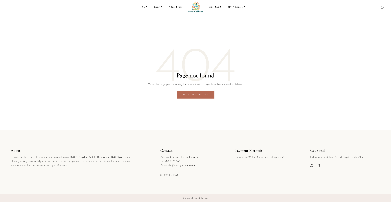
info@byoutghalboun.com (181, 165)
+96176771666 (172, 161)
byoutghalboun (201, 198)
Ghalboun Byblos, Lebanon (184, 157)
